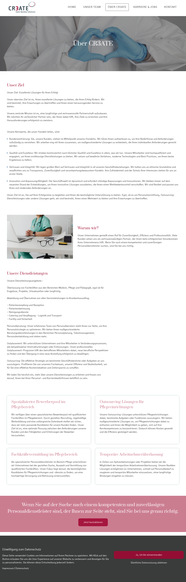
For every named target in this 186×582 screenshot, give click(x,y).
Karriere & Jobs (145, 7)
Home (72, 7)
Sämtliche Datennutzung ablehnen (149, 563)
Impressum (8, 568)
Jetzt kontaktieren (93, 522)
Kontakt (170, 7)
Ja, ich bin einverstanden (149, 555)
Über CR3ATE (117, 7)
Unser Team (92, 7)
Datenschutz (22, 568)
